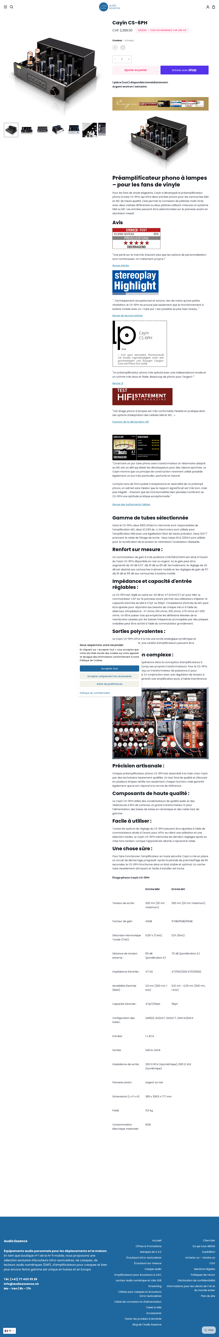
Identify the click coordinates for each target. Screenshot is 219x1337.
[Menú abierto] (3, 7)
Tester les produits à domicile (142, 1319)
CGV (212, 1263)
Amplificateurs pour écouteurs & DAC (137, 1275)
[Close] (139, 642)
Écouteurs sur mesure (147, 1263)
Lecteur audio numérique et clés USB (138, 1280)
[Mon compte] (206, 7)
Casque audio (153, 1269)
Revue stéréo (120, 265)
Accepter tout (109, 668)
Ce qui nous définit (203, 1246)
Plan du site (208, 1296)
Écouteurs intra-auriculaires (143, 1257)
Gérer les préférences (109, 683)
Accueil (156, 1240)
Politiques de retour (203, 1275)
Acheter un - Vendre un (200, 1257)
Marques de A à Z (150, 1252)
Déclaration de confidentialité (196, 1280)
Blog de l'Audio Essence (146, 1324)
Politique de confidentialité (95, 692)
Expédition (208, 1252)
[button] (9, 1331)
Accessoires (153, 1313)
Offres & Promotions (148, 1246)
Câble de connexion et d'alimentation (137, 1302)
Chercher (209, 1240)
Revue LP (117, 383)
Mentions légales (204, 1269)
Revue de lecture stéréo (127, 315)
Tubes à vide (153, 1307)
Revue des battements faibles (131, 504)
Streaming (154, 1286)
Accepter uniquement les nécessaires (109, 676)
